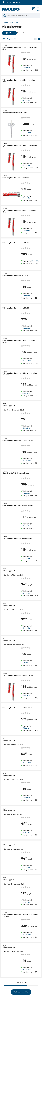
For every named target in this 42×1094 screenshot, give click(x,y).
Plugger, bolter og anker (11, 22)
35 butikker (26, 935)
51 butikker (26, 393)
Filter (11, 33)
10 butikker (26, 296)
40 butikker (27, 763)
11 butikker (35, 261)
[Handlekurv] (33, 8)
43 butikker (27, 198)
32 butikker (26, 526)
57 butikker (26, 428)
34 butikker (27, 902)
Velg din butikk (12, 2)
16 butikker (26, 663)
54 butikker (26, 461)
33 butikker (27, 133)
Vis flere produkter (21, 992)
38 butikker (27, 361)
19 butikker (26, 493)
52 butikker (26, 68)
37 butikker (26, 867)
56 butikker (26, 100)
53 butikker (26, 165)
